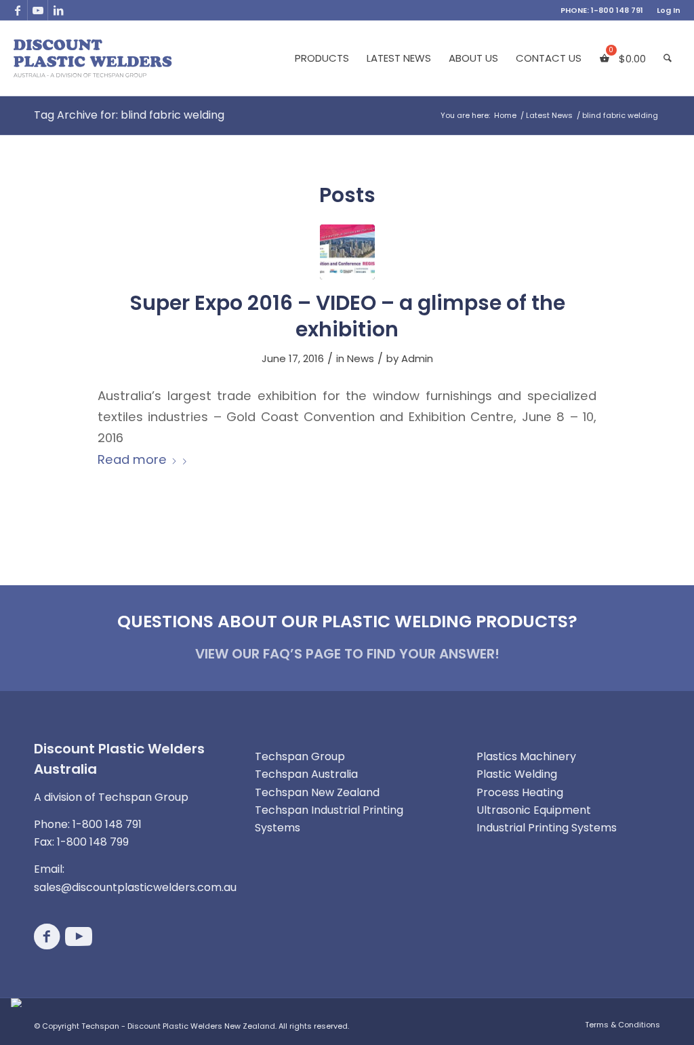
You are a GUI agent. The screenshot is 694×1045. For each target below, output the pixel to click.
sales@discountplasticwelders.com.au (135, 887)
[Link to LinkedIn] (58, 10)
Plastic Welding (516, 774)
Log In (668, 10)
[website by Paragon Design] (18, 1002)
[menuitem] (665, 10)
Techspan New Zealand (317, 792)
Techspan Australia (306, 774)
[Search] (667, 58)
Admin (417, 358)
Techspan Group (300, 756)
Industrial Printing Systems (546, 827)
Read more (132, 459)
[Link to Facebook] (17, 10)
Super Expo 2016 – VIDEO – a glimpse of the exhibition (347, 316)
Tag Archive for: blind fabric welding (129, 115)
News (360, 358)
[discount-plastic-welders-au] (94, 58)
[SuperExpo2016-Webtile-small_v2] (347, 251)
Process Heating (519, 792)
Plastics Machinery (526, 756)
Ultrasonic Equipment (533, 810)
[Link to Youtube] (37, 10)
